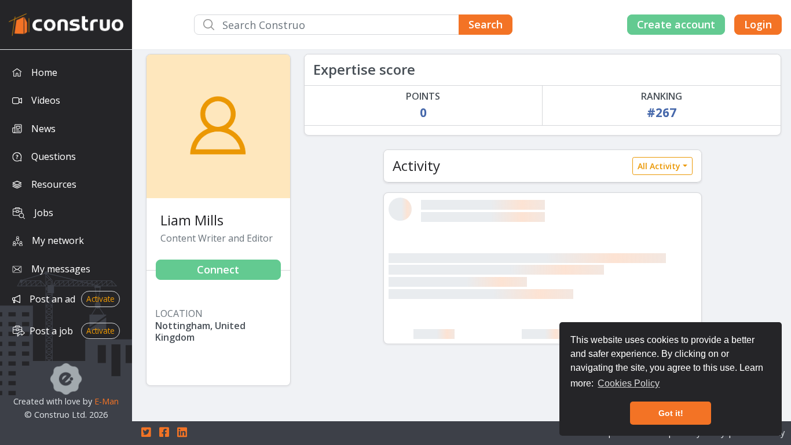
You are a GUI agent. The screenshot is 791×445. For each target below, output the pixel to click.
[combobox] (353, 24)
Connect (218, 269)
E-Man (106, 401)
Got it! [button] (670, 413)
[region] (66, 247)
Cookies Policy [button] (629, 383)
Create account (676, 24)
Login (758, 24)
